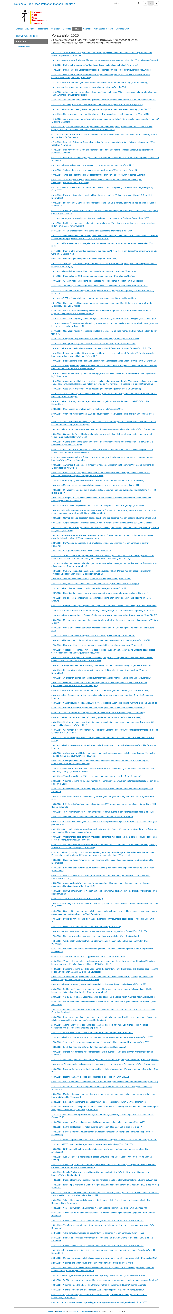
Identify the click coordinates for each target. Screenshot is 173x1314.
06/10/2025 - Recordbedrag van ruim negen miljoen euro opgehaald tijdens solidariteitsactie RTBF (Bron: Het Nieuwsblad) (100, 403)
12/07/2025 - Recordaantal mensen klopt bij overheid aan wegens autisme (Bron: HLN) (90, 588)
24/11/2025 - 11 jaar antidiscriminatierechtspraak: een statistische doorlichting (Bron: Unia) (91, 230)
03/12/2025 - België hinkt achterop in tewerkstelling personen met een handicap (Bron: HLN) (92, 165)
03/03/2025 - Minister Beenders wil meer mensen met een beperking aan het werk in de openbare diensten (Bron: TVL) (104, 1081)
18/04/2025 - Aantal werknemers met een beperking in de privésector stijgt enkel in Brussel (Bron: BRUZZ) (99, 931)
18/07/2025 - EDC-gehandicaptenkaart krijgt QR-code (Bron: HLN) (81, 550)
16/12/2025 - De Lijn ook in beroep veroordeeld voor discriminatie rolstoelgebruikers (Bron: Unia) (94, 65)
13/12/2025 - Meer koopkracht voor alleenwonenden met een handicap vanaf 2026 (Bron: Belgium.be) (97, 104)
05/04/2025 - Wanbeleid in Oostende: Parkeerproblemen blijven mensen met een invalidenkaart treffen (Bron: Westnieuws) (100, 942)
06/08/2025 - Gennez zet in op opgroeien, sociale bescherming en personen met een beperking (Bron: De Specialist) (103, 517)
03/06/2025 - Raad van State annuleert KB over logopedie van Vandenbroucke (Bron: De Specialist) (96, 717)
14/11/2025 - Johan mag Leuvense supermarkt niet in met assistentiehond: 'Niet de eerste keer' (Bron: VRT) (99, 285)
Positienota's (42, 28)
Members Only (122, 28)
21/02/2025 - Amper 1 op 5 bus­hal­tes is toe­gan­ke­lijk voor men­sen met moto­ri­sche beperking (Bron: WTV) (98, 1122)
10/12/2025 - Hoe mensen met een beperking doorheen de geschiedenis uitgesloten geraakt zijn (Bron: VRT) (100, 114)
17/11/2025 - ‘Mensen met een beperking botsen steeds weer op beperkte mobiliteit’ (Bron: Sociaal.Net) (97, 280)
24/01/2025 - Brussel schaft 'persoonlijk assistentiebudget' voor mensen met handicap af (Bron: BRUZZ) (97, 1245)
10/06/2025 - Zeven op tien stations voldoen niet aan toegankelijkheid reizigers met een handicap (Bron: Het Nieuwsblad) (99, 671)
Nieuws (77, 28)
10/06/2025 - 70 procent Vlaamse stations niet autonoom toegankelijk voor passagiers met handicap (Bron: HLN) (101, 677)
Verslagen (55, 28)
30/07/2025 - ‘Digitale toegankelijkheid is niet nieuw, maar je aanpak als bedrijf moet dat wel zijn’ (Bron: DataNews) (102, 522)
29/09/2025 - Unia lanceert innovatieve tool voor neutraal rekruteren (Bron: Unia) (87, 409)
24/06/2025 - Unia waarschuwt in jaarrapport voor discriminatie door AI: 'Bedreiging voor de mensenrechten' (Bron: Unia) (102, 629)
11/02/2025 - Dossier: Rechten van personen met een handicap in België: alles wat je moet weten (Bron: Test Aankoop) (104, 1179)
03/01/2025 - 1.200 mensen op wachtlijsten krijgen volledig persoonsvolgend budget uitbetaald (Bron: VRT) (99, 1302)
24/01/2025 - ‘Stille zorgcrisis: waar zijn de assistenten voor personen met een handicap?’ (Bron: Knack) (97, 1233)
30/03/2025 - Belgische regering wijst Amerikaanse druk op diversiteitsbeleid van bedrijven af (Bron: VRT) (98, 984)
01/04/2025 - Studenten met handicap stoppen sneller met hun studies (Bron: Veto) (88, 956)
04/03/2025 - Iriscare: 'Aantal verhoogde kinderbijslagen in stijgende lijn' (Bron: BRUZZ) (90, 1076)
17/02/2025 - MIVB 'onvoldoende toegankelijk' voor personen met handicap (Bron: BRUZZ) (92, 1144)
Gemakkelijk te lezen (103, 28)
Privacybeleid (61, 1311)
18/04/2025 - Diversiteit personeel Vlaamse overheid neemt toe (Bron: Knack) (86, 926)
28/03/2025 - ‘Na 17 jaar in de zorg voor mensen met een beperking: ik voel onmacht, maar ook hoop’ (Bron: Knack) (103, 996)
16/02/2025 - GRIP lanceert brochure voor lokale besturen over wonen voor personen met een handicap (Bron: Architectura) (100, 1150)
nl (150, 3)
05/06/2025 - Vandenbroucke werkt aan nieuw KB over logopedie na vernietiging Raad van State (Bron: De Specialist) (104, 702)
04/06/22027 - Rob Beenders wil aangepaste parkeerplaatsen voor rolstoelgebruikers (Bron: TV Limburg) (98, 712)
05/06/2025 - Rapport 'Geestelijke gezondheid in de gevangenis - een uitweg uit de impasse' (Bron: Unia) (98, 707)
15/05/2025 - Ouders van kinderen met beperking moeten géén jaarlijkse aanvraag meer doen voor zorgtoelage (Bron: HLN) (104, 798)
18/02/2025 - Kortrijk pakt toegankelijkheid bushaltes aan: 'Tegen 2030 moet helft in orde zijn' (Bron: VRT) (98, 1126)
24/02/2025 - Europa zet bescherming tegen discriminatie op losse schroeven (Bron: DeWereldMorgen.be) (98, 1101)
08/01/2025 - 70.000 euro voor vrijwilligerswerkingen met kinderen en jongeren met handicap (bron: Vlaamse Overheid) (104, 1280)
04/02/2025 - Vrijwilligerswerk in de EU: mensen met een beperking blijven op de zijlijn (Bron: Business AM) (99, 1207)
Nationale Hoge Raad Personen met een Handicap (44, 4)
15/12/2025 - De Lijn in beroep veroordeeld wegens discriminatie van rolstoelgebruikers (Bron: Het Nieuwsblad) (101, 69)
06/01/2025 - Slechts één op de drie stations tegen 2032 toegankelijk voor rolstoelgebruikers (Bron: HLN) (98, 1289)
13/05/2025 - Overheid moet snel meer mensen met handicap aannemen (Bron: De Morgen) (92, 816)
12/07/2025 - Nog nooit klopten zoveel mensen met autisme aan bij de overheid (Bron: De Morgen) (95, 583)
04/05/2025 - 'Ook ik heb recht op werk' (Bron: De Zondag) (77, 898)
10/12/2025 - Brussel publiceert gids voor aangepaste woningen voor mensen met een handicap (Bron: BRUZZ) (101, 109)
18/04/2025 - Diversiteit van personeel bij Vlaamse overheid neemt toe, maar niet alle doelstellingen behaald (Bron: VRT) (102, 920)
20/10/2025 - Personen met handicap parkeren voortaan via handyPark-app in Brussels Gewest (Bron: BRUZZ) (101, 348)
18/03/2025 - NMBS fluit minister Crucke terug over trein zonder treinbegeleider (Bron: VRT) (92, 1032)
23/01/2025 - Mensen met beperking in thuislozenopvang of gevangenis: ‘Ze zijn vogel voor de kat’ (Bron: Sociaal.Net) (104, 1258)
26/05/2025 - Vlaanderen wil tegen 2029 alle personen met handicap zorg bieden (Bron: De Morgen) (96, 776)
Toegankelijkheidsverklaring (80, 1311)
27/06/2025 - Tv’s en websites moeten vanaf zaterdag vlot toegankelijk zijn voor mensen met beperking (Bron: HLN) (102, 610)
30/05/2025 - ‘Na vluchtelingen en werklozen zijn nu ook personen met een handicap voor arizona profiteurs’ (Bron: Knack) (102, 739)
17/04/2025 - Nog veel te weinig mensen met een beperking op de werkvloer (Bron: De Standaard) (95, 936)
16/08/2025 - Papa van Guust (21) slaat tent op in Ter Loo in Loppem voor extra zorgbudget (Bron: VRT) (97, 505)
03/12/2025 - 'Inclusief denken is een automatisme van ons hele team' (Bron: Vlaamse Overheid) (94, 170)
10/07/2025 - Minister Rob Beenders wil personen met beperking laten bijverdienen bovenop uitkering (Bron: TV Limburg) (101, 599)
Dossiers (67, 28)
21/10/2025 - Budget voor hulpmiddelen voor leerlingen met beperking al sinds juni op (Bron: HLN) (95, 338)
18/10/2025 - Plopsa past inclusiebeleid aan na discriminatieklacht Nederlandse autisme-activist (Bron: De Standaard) (104, 360)
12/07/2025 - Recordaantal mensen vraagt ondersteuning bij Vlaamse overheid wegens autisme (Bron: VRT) (99, 593)
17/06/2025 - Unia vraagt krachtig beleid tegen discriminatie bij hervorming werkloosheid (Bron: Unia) (96, 645)
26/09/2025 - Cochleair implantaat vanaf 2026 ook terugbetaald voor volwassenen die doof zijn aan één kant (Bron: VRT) (102, 415)
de (156, 3)
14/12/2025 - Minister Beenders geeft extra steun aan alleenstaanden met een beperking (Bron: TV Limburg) (99, 82)
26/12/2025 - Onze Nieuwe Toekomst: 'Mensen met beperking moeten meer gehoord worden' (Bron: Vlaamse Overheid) (104, 60)
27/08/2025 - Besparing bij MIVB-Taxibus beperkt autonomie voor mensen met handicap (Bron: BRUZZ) (97, 480)
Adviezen (29, 28)
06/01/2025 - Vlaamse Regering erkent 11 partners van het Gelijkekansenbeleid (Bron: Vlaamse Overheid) (99, 1284)
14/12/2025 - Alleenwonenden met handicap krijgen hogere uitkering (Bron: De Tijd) (88, 87)
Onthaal (19, 28)
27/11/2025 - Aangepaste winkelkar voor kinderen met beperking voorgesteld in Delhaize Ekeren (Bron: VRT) (100, 218)
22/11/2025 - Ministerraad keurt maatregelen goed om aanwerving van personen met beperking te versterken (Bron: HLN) (103, 245)
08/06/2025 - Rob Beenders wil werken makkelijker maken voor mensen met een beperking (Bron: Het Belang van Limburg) (102, 697)
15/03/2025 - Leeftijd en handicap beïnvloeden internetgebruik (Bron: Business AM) (88, 1047)
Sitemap (95, 1311)
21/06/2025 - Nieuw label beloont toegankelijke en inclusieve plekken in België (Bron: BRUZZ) (93, 635)
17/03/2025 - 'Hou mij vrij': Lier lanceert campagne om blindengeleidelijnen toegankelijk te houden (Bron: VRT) (100, 1042)
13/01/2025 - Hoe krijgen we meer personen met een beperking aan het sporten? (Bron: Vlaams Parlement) (99, 1275)
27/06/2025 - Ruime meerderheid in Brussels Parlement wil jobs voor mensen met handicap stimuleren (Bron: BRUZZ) (104, 615)
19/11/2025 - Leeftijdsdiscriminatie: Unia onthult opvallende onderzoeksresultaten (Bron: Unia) (93, 271)
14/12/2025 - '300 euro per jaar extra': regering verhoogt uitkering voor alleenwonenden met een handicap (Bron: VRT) (104, 99)
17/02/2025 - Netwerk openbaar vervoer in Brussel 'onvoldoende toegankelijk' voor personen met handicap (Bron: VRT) (104, 1139)
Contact (51, 1311)
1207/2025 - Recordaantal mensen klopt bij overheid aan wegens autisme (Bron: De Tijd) (91, 578)
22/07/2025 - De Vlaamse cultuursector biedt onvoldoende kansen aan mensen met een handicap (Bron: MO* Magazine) (100, 544)
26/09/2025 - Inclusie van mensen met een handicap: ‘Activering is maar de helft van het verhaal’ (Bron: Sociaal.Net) (103, 429)
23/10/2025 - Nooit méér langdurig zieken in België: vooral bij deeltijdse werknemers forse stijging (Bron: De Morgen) (103, 318)
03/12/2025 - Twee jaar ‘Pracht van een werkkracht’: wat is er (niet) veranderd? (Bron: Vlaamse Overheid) (98, 174)
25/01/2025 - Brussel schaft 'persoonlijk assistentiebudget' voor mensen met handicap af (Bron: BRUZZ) (97, 1220)
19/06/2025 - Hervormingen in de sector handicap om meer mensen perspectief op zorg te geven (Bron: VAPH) (100, 640)
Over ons (87, 28)
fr (145, 3)
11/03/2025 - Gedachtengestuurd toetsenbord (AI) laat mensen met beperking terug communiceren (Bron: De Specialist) (105, 1059)
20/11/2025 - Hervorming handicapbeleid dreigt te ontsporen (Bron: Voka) (84, 258)
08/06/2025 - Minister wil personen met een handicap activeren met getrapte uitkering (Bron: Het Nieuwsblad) (100, 690)
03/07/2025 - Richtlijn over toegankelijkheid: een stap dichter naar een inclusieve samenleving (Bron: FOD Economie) (104, 605)
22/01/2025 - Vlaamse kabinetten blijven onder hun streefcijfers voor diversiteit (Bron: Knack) (92, 1262)
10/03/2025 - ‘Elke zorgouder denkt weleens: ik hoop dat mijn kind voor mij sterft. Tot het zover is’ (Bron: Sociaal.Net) (103, 1064)
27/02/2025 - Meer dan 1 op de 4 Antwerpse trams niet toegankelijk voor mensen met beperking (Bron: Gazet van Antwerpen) (101, 1088)
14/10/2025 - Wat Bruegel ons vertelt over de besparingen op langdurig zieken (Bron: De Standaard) (96, 388)
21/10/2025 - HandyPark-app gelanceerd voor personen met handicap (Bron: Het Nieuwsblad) (93, 343)
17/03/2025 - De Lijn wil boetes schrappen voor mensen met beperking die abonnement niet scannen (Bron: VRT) (102, 1037)
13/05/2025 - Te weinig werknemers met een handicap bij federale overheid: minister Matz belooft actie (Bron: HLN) (102, 811)
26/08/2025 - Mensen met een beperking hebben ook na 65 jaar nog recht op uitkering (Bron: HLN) (95, 485)
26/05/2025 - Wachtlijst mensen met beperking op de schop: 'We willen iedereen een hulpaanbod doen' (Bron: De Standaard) (102, 790)
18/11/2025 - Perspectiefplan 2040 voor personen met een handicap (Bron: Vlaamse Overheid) (93, 276)
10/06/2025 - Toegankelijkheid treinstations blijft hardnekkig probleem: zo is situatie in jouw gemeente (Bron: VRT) (102, 665)
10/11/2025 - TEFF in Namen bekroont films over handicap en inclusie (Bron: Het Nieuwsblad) (93, 298)
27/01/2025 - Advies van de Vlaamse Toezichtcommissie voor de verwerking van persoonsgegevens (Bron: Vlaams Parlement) (103, 1214)
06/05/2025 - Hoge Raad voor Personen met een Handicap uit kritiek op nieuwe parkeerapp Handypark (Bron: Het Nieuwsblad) (102, 861)
